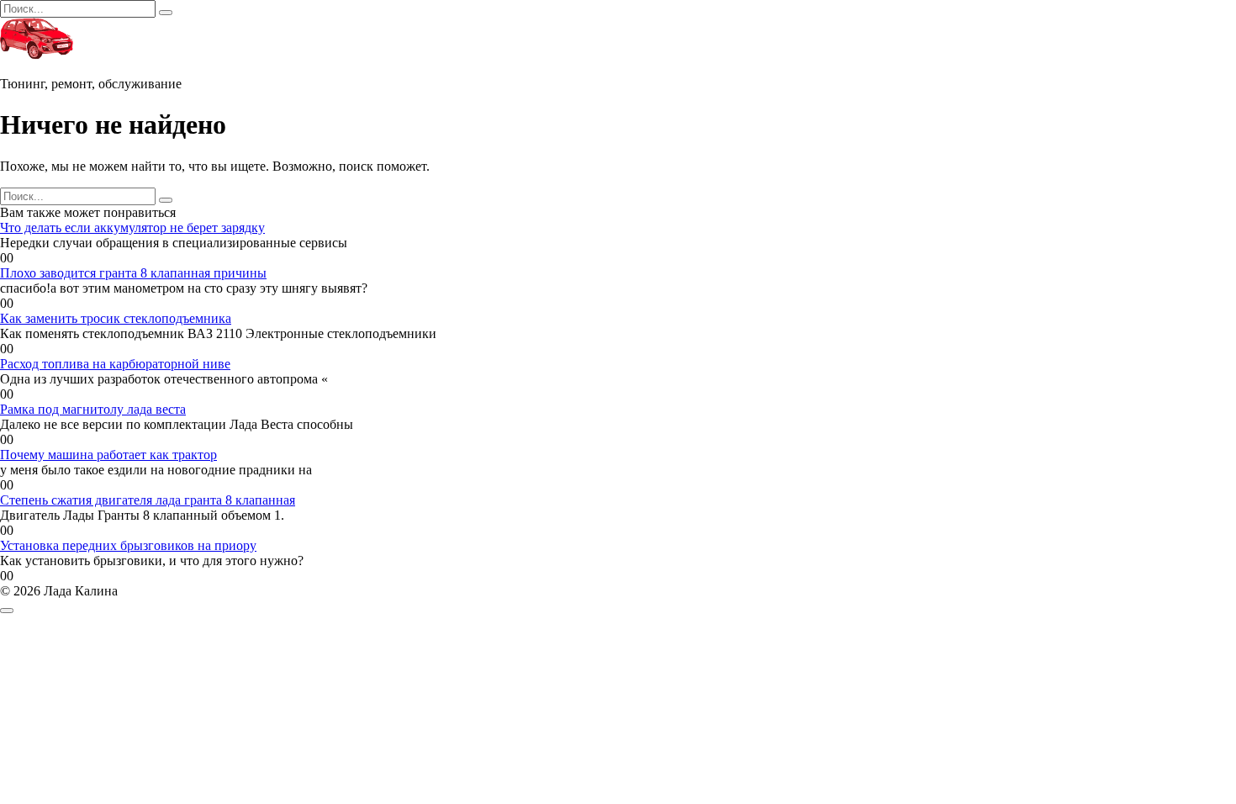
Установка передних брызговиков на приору (128, 545)
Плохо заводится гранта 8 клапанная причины (133, 273)
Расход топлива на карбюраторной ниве (115, 364)
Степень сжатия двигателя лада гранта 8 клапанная (147, 500)
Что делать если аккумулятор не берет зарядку (132, 227)
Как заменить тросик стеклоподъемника (115, 318)
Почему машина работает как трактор (108, 454)
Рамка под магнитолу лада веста (93, 409)
